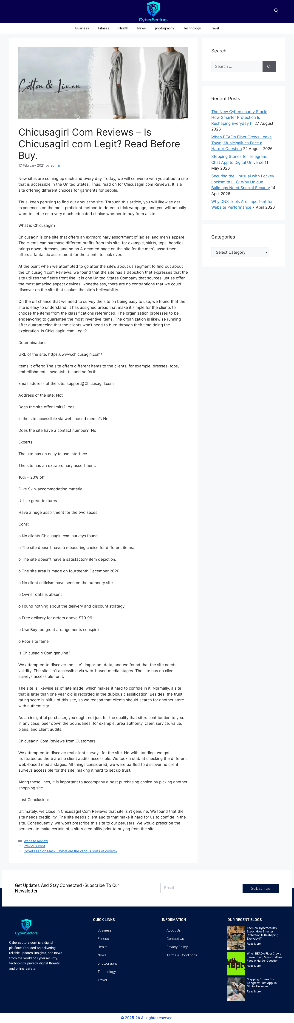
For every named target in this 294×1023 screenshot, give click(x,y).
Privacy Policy (177, 947)
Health (123, 28)
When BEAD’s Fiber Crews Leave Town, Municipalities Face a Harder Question (241, 143)
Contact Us (175, 939)
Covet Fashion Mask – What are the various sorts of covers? (70, 851)
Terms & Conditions (182, 955)
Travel (214, 28)
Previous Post (34, 846)
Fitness (103, 28)
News (141, 28)
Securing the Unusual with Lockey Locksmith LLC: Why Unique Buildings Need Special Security (242, 182)
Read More (254, 943)
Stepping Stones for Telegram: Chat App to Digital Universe (262, 983)
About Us (174, 930)
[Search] (269, 66)
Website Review (36, 841)
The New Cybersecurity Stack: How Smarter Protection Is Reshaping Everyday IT (239, 117)
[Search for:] (237, 66)
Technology (192, 28)
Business (82, 28)
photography (164, 28)
